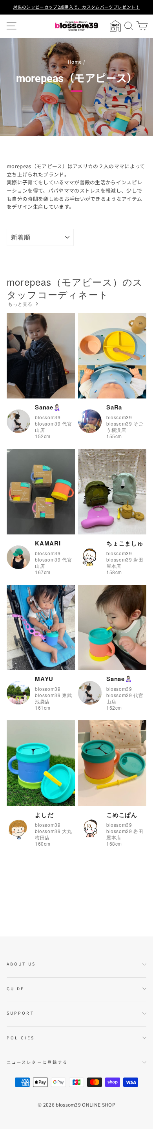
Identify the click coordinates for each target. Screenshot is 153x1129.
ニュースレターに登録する (37, 1062)
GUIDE (15, 988)
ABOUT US (21, 964)
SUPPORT (20, 1013)
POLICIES (21, 1038)
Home (75, 61)
